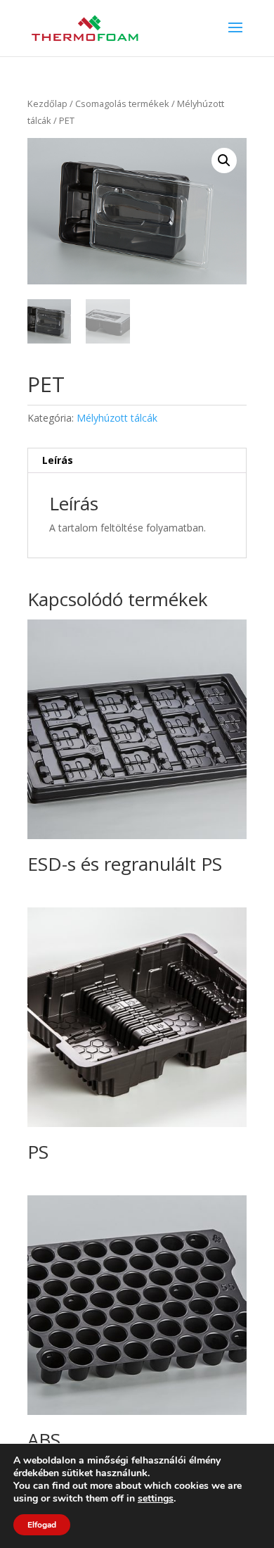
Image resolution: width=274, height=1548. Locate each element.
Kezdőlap (47, 103)
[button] (224, 160)
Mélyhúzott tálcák (117, 417)
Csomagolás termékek (122, 103)
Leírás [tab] (57, 460)
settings (156, 1498)
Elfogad (41, 1524)
